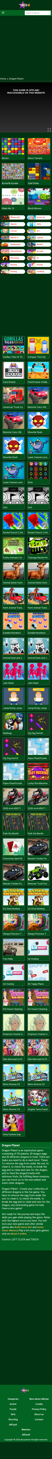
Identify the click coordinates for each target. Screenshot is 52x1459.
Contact (39, 1419)
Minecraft (15, 217)
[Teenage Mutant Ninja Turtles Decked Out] (38, 553)
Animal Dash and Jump (15, 658)
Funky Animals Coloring (15, 557)
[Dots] (38, 478)
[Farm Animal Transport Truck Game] (13, 604)
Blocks (5, 158)
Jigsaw (40, 237)
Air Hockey (33, 959)
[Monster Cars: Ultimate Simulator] (38, 403)
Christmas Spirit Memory (16, 858)
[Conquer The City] (38, 353)
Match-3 (14, 237)
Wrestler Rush (35, 432)
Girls (39, 224)
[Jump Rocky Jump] (13, 704)
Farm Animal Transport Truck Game (21, 607)
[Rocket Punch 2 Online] (13, 528)
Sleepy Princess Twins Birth (17, 933)
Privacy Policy (39, 1409)
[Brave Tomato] (39, 154)
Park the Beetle (11, 833)
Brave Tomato (35, 158)
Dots (30, 482)
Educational (15, 251)
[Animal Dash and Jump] (13, 654)
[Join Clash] (13, 679)
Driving (13, 271)
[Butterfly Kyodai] (13, 179)
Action (13, 1404)
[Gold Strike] (39, 179)
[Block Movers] (39, 204)
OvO (5, 507)
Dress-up (41, 217)
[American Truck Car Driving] (13, 403)
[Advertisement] (26, 44)
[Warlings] (13, 729)
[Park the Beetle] (13, 829)
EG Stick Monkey (11, 908)
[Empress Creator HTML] (13, 1030)
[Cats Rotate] (13, 378)
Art (38, 231)
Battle (40, 244)
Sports (13, 224)
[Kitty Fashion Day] (13, 1130)
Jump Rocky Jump (12, 708)
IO (38, 258)
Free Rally (8, 959)
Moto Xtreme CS (11, 1084)
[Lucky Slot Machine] (38, 779)
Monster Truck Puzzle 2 (40, 883)
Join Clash (8, 683)
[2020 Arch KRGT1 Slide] (13, 804)
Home (3, 78)
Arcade (40, 251)
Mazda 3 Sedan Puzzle (39, 858)
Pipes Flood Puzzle (37, 758)
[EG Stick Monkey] (13, 904)
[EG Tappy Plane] (38, 980)
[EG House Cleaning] (13, 1005)
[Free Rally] (13, 955)
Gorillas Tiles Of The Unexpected (19, 357)
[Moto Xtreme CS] (13, 1080)
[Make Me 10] (13, 204)
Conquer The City (37, 357)
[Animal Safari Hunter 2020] (13, 578)
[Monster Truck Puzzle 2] (38, 879)
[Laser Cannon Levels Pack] (38, 453)
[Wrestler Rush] (38, 428)
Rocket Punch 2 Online (14, 532)
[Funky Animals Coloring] (13, 553)
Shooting (14, 258)
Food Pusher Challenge (39, 382)
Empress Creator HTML (15, 1034)
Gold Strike (33, 183)
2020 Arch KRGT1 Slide (15, 808)
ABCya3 (13, 1424)
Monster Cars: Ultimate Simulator (20, 432)
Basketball (15, 244)
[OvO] (13, 503)
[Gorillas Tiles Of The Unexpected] (13, 353)
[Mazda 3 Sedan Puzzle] (38, 854)
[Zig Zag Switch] (38, 729)
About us (39, 1414)
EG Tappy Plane (36, 984)
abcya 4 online (18, 1233)
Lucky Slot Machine (38, 783)
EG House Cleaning (12, 1009)
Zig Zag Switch (35, 733)
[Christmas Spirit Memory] (13, 854)
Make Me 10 (8, 208)
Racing (13, 265)
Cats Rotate (9, 382)
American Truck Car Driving (17, 407)
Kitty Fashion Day (12, 1134)
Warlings (7, 733)
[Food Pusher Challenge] (38, 378)
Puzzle (40, 265)
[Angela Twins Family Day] (38, 1105)
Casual (13, 231)
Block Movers (35, 208)
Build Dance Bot (23, 1227)
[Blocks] (13, 154)
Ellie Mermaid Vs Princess (16, 1059)
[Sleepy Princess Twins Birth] (13, 930)
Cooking (40, 271)
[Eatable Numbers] (13, 629)
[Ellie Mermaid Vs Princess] (13, 1055)
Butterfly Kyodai (10, 183)
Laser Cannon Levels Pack (16, 482)
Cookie (39, 1404)
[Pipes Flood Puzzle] (38, 754)
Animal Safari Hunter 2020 (16, 582)
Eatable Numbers (12, 633)
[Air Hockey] (38, 955)
